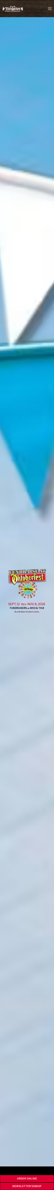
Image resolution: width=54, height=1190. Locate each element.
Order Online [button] (27, 1178)
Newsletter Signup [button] (27, 1186)
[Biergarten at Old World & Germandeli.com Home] (12, 8)
